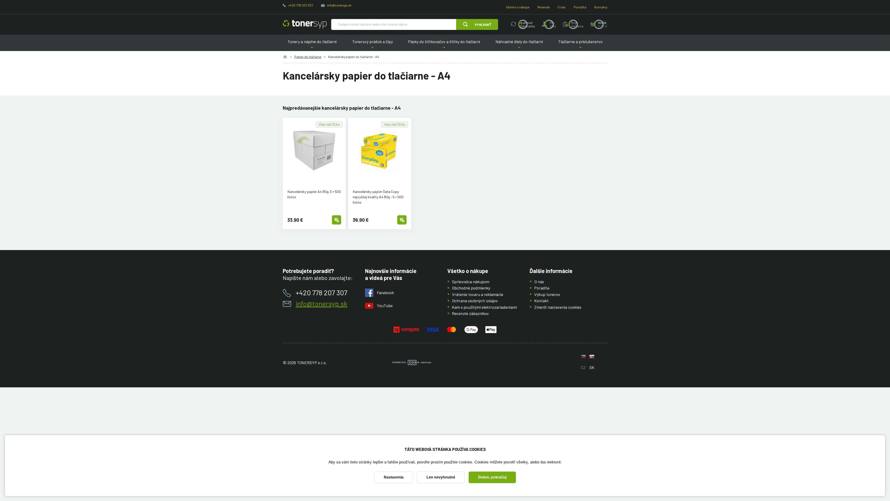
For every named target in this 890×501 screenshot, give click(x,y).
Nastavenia (394, 477)
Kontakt (541, 300)
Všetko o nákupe (517, 7)
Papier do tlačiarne (307, 57)
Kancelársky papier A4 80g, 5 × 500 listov (314, 194)
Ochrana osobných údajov (475, 300)
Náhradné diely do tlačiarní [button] (519, 45)
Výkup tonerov (547, 294)
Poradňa (580, 7)
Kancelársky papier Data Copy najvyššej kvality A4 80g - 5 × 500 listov (378, 196)
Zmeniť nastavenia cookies (557, 307)
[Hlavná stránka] (305, 24)
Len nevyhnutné (440, 477)
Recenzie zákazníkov (470, 313)
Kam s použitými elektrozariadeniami (484, 307)
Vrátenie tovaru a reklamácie (477, 294)
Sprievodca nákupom (470, 281)
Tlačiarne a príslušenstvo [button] (580, 45)
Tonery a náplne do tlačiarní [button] (312, 45)
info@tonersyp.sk (339, 5)
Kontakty (600, 7)
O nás (562, 7)
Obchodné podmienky (471, 287)
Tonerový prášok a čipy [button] (372, 45)
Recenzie (543, 7)
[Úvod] (285, 57)
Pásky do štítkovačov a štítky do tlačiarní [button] (444, 45)
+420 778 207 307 (300, 5)
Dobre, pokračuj (492, 477)
